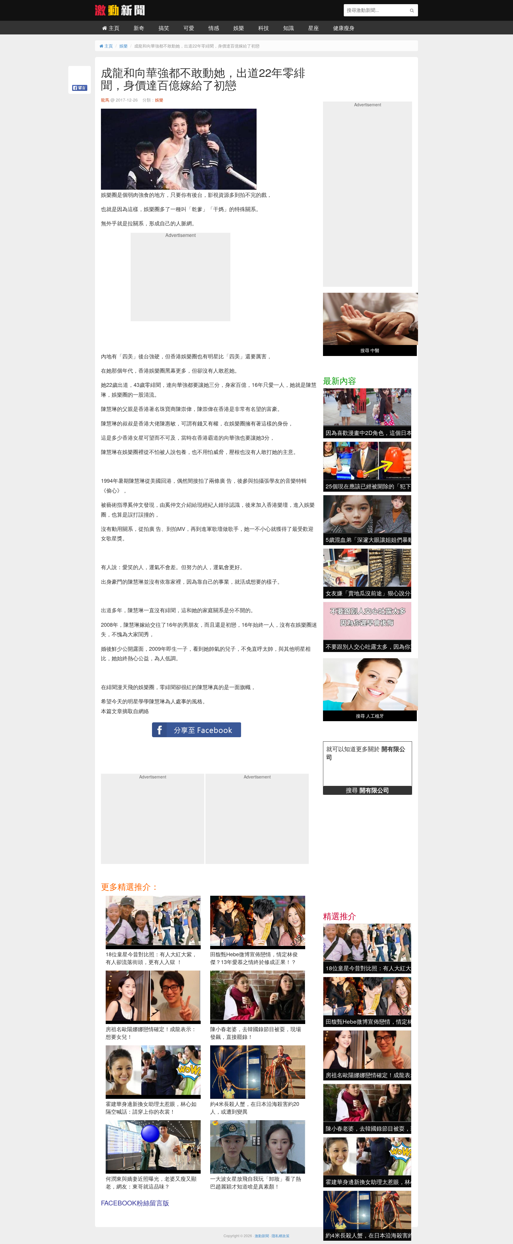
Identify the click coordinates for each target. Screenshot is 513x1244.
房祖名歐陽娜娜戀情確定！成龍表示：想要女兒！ (151, 1032)
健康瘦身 (343, 27)
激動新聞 (262, 1235)
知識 (288, 27)
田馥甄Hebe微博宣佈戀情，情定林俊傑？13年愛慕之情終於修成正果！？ (254, 958)
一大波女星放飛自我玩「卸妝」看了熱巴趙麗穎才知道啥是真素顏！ (255, 1182)
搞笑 (164, 27)
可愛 (188, 27)
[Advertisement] (180, 279)
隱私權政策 (280, 1235)
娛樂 (238, 27)
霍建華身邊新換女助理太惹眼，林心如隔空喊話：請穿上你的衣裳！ (151, 1107)
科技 (263, 27)
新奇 (139, 27)
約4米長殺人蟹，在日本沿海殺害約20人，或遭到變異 (254, 1107)
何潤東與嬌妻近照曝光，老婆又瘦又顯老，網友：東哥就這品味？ (151, 1182)
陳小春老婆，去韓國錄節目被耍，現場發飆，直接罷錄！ (255, 1032)
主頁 (113, 27)
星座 (313, 27)
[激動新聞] (120, 13)
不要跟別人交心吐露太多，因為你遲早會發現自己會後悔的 (399, 646)
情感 (213, 27)
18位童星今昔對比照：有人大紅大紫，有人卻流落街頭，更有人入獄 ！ (151, 958)
